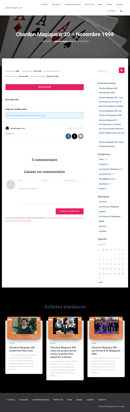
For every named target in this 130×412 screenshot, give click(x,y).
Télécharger (44, 87)
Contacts (112, 11)
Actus (101, 159)
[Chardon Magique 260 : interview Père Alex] (24, 328)
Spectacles (103, 184)
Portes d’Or (89, 4)
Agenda (109, 4)
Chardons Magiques (72, 4)
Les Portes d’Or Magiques (109, 216)
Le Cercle (44, 4)
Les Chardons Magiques (109, 169)
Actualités (56, 4)
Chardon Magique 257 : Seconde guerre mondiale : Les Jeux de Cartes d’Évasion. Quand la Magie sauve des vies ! (112, 128)
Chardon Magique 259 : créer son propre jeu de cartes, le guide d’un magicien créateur (111, 102)
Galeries (119, 4)
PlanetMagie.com (106, 179)
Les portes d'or (105, 174)
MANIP (100, 4)
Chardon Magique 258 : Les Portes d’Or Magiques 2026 (105, 350)
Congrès (102, 164)
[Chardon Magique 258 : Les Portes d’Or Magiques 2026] (106, 328)
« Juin (100, 282)
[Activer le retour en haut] (125, 407)
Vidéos (102, 189)
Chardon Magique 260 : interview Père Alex (22, 349)
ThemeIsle (120, 406)
